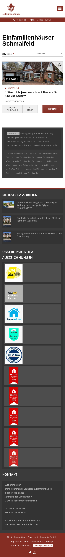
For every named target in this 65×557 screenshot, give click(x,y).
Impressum (16, 541)
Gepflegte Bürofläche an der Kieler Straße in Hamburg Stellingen (38, 219)
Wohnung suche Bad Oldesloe (18, 161)
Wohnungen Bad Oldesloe (43, 157)
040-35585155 (21, 20)
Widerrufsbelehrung (21, 545)
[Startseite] (11, 8)
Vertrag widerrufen (43, 545)
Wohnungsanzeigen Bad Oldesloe (20, 165)
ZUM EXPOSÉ (53, 109)
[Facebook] (30, 553)
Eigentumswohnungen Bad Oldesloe (21, 153)
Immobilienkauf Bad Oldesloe (27, 173)
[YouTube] (34, 553)
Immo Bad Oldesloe (23, 157)
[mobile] (60, 8)
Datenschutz (36, 541)
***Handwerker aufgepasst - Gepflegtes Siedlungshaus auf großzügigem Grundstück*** (36, 205)
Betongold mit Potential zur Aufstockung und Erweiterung (39, 235)
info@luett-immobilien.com (25, 520)
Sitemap (48, 541)
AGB (26, 541)
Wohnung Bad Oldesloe (45, 165)
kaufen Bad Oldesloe (14, 169)
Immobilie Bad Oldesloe (34, 169)
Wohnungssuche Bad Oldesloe (45, 161)
